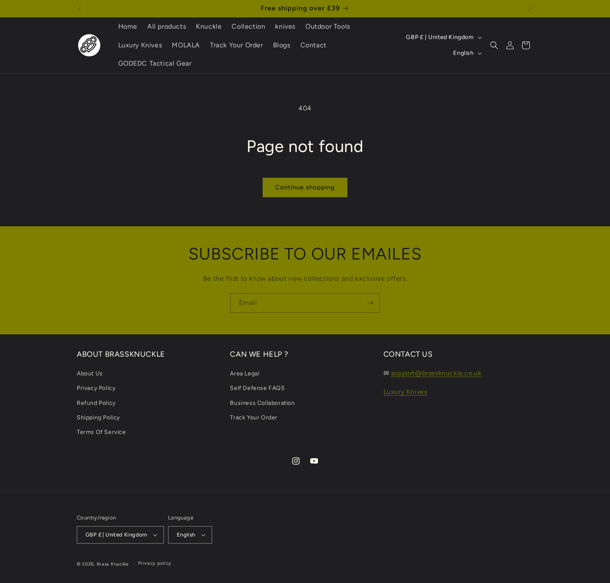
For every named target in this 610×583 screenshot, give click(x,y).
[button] (494, 45)
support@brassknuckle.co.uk (436, 373)
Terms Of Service (101, 432)
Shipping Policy (98, 417)
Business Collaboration (262, 403)
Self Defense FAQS (257, 388)
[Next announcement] (530, 8)
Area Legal (244, 373)
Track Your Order (254, 417)
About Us (90, 373)
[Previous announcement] (80, 8)
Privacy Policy (96, 388)
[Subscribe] (370, 303)
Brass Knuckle (113, 564)
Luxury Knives (405, 392)
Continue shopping (305, 187)
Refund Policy (96, 403)
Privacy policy (154, 563)
